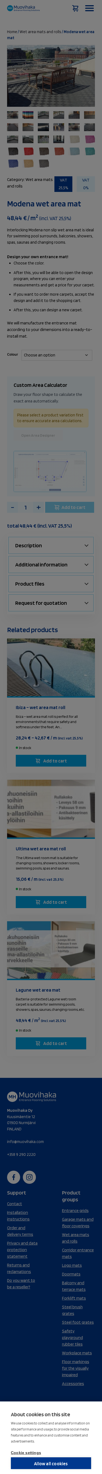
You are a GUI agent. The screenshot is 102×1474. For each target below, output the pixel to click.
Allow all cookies (51, 1463)
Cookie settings (26, 1453)
